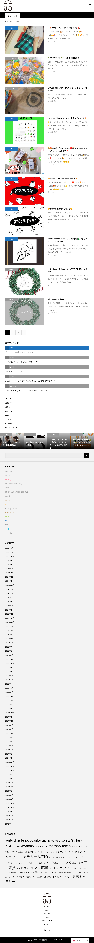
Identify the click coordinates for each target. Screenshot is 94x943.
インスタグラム (56, 851)
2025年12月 (10, 556)
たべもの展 (32, 851)
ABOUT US (8, 403)
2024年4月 (9, 597)
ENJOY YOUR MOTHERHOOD (16, 492)
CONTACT (8, 411)
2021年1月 (9, 758)
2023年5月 (9, 643)
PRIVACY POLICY (11, 428)
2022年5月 (9, 692)
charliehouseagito (27, 840)
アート (40, 852)
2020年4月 (9, 787)
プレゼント (77, 857)
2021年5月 (9, 741)
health (8, 516)
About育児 (9, 471)
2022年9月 (9, 676)
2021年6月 (9, 737)
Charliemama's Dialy (13, 484)
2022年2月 (9, 704)
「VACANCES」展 (15, 852)
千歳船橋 (60, 872)
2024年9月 (9, 589)
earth (7, 488)
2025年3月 (9, 564)
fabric (7, 500)
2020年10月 (10, 770)
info (6, 521)
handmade (9, 512)
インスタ (45, 852)
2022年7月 (9, 684)
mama (19, 846)
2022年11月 (10, 667)
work (7, 529)
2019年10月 (10, 811)
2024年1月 (9, 610)
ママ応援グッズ (24, 868)
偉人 (25, 872)
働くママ (31, 872)
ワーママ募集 (12, 872)
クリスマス (52, 857)
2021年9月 (9, 725)
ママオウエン (51, 862)
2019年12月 (10, 803)
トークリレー (60, 857)
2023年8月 (9, 630)
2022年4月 (9, 696)
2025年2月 (9, 568)
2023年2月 (9, 655)
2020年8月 (9, 778)
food (7, 504)
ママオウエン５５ (71, 862)
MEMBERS (8, 424)
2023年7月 (9, 634)
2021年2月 (9, 754)
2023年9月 (9, 626)
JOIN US (8, 419)
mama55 (29, 846)
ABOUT (47, 910)
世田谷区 (20, 872)
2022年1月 (9, 708)
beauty (8, 479)
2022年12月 (10, 663)
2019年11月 (10, 807)
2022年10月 (10, 671)
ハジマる (68, 857)
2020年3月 (9, 791)
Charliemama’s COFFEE (55, 840)
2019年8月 (9, 820)
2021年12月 (10, 713)
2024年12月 (10, 577)
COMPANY (8, 407)
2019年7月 (9, 824)
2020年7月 (9, 783)
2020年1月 (9, 799)
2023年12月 (10, 614)
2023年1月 (9, 659)
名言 (65, 872)
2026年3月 (9, 552)
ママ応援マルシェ (76, 868)
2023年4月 (9, 647)
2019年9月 (9, 816)
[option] (12, 441)
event (7, 496)
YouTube (8, 533)
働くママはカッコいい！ (46, 872)
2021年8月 (9, 729)
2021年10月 (10, 721)
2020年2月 (9, 795)
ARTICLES (47, 907)
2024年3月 (9, 601)
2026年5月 (9, 548)
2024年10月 (10, 585)
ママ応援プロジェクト (52, 867)
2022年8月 (9, 680)
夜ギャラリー (72, 872)
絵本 (38, 877)
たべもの (24, 852)
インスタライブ (73, 851)
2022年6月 (9, 688)
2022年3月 (9, 700)
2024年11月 (10, 581)
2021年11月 (10, 717)
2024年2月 (9, 606)
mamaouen (42, 846)
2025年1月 (9, 573)
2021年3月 (9, 750)
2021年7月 (9, 733)
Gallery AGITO (11, 508)
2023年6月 (9, 638)
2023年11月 (10, 618)
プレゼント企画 (25, 862)
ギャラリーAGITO (33, 856)
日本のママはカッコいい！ (22, 876)
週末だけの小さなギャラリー (56, 876)
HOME (7, 415)
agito (9, 840)
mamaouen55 (59, 845)
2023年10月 (10, 622)
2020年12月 (10, 762)
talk (6, 525)
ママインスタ (37, 863)
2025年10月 (10, 560)
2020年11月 (10, 766)
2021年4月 (9, 746)
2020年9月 (9, 774)
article (7, 475)
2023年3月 (9, 651)
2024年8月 (9, 593)
